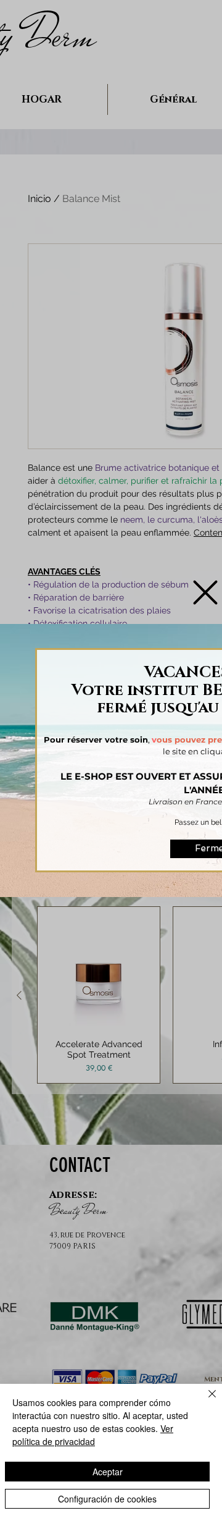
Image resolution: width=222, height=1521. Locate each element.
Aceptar (107, 1471)
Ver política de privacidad (92, 1434)
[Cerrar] (205, 1401)
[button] (205, 592)
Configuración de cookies (107, 1499)
